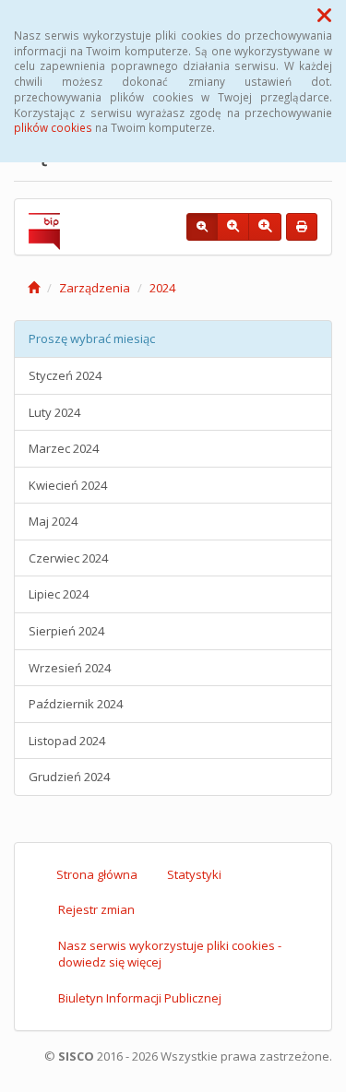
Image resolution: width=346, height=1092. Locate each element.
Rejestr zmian (96, 909)
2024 (162, 287)
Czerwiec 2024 (68, 558)
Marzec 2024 (64, 448)
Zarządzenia (94, 287)
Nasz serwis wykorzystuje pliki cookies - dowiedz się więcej (169, 954)
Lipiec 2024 (59, 594)
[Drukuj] (301, 227)
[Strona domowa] (34, 287)
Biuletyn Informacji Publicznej (139, 998)
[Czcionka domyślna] (202, 227)
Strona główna (96, 874)
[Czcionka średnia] (233, 227)
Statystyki (194, 874)
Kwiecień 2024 (68, 485)
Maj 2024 (53, 521)
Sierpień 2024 (66, 631)
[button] (324, 15)
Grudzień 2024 (69, 776)
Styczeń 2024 (65, 375)
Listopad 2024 (67, 740)
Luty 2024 (54, 412)
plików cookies (53, 127)
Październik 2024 (76, 703)
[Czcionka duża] (264, 227)
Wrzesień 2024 (70, 667)
